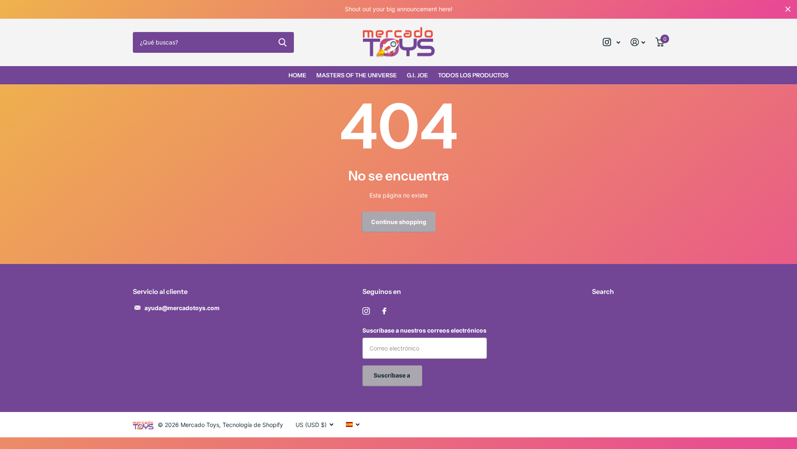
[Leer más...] (612, 42)
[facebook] (384, 311)
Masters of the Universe (356, 75)
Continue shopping (398, 221)
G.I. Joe (417, 75)
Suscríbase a (392, 375)
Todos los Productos (473, 75)
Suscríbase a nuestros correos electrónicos (424, 330)
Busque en (282, 42)
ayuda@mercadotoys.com (182, 307)
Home (297, 75)
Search (603, 291)
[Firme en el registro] (638, 42)
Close (788, 9)
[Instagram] (366, 311)
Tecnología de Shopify (252, 424)
